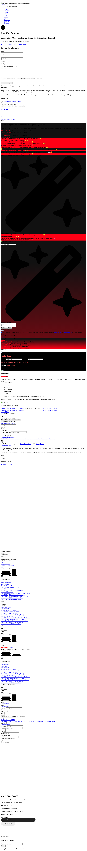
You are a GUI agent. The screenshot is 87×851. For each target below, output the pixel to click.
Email (2, 740)
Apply (2, 562)
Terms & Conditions (25, 444)
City (2, 731)
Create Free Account (6, 327)
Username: (3, 58)
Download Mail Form (6, 464)
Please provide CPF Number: (8, 716)
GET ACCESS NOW (7, 44)
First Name (4, 726)
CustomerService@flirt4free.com (13, 101)
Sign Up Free (4, 376)
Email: (2, 55)
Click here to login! (23, 849)
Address (3, 730)
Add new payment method (8, 423)
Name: (2, 51)
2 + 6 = (3, 79)
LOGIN (3, 340)
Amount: (12, 408)
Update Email (8, 823)
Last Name (4, 728)
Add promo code (5, 564)
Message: (3, 68)
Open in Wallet (5, 412)
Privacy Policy (68, 332)
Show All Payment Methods (8, 421)
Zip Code (3, 708)
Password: (3, 61)
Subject (3, 65)
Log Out (3, 4)
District (3, 733)
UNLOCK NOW (21, 44)
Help (2, 567)
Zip (2, 736)
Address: (12, 410)
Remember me (11, 365)
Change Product (5, 664)
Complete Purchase (6, 445)
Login (14, 44)
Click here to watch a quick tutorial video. (12, 811)
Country (3, 738)
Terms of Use (57, 332)
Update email (4, 817)
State (2, 735)
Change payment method (7, 565)
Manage (11, 647)
